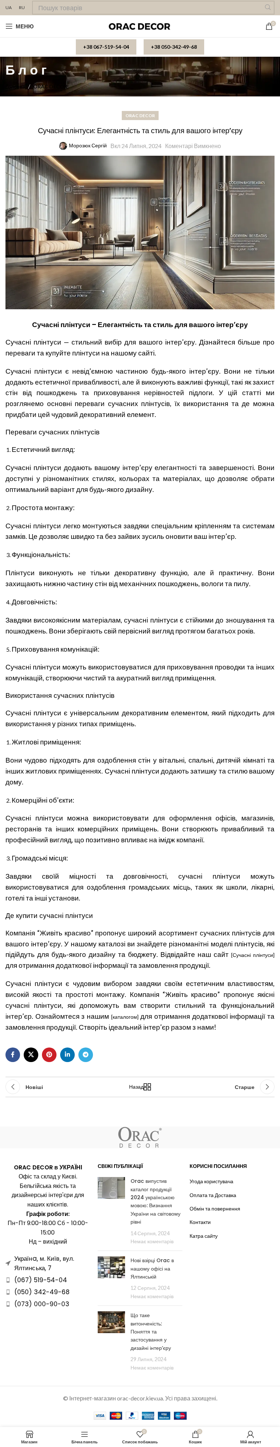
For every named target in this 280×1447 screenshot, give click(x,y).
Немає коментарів (152, 1241)
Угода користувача (211, 1181)
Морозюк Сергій (88, 145)
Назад (138, 1087)
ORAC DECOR (50, 86)
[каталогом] (125, 1017)
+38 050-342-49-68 (174, 47)
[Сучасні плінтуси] (253, 955)
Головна (15, 86)
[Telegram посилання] (85, 1055)
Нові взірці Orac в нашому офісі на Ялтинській (152, 1268)
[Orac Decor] (140, 1137)
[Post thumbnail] (111, 1211)
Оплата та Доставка (213, 1195)
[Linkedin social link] (67, 1055)
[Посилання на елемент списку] (47, 1280)
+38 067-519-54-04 (106, 47)
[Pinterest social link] (49, 1055)
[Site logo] (140, 26)
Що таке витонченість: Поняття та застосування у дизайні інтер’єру (151, 1332)
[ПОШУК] (268, 8)
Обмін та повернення (215, 1208)
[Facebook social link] (12, 1055)
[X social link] (31, 1055)
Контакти (200, 1222)
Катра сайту (204, 1236)
